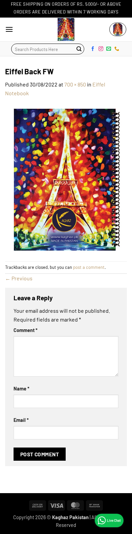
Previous (18, 278)
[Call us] (116, 49)
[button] (9, 29)
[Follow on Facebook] (92, 49)
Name (21, 388)
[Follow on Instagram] (100, 49)
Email (21, 420)
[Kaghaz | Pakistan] (66, 29)
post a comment (89, 267)
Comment (26, 330)
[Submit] (79, 49)
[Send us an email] (108, 49)
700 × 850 (75, 84)
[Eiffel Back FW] (66, 178)
